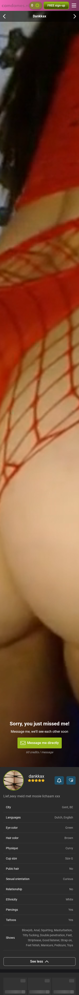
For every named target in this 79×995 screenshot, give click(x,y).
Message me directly (43, 743)
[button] (59, 780)
